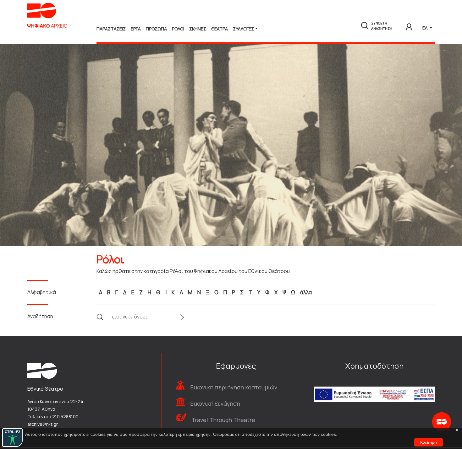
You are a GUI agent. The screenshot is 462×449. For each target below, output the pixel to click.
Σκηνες (197, 29)
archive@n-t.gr (42, 424)
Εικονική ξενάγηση (215, 403)
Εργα (136, 29)
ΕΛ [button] (425, 28)
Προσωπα (156, 29)
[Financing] (374, 386)
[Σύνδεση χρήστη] (409, 26)
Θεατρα (219, 29)
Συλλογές (243, 29)
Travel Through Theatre (223, 420)
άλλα (306, 292)
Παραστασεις (111, 29)
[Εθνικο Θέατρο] (42, 370)
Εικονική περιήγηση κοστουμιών (233, 387)
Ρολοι (178, 29)
